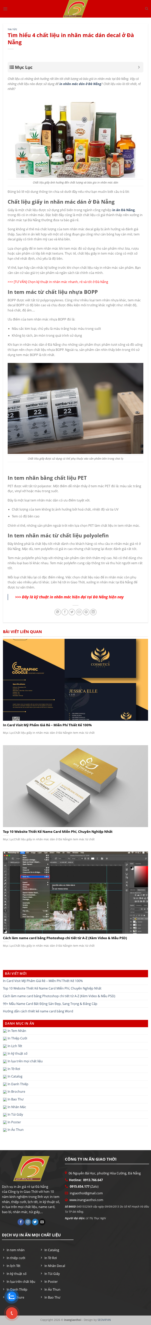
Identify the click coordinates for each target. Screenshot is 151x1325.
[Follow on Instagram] (28, 1222)
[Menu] (5, 9)
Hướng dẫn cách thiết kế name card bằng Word (38, 1011)
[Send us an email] (42, 1222)
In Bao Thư (15, 1099)
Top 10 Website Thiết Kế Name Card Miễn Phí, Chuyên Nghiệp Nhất (52, 988)
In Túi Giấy (15, 1114)
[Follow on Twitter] (35, 1222)
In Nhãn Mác (16, 1107)
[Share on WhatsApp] (57, 612)
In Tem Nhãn (16, 1030)
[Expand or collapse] (138, 67)
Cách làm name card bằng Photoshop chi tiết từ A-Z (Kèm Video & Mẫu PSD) (59, 996)
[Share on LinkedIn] (93, 612)
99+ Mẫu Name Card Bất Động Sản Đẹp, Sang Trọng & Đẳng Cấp (50, 1003)
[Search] (146, 8)
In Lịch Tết (14, 1046)
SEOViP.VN (104, 1320)
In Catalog (14, 1076)
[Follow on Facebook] (20, 1222)
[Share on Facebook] (65, 612)
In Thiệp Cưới (17, 1038)
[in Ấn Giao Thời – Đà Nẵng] (75, 9)
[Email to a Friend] (79, 612)
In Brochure (16, 1091)
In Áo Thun (15, 1129)
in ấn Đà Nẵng (123, 210)
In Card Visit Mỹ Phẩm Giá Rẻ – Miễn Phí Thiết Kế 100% (43, 981)
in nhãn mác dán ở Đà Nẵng (80, 84)
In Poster (14, 1122)
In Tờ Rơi (13, 1068)
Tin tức (12, 29)
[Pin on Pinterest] (86, 612)
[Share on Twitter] (72, 612)
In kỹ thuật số (17, 1053)
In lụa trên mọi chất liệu (25, 1061)
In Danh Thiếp (17, 1084)
